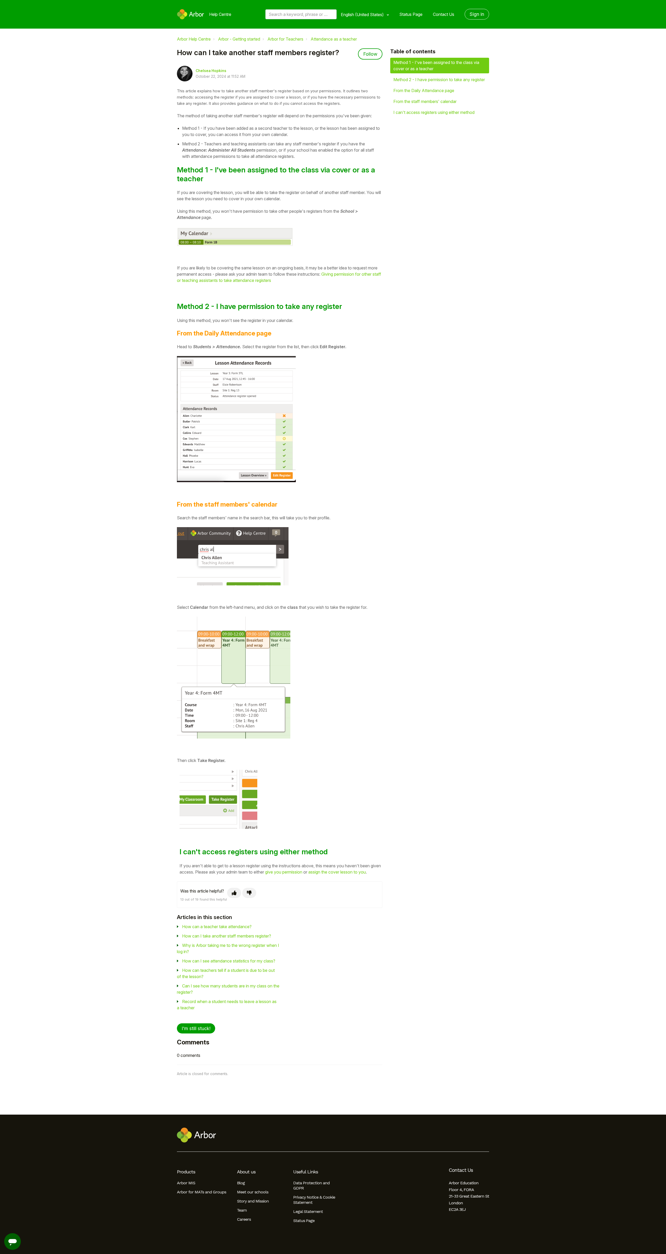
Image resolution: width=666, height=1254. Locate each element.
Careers (244, 1219)
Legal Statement (308, 1211)
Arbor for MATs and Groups (201, 1192)
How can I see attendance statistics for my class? (228, 961)
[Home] (190, 14)
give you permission (283, 872)
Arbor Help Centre (194, 39)
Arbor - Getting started (239, 39)
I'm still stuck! (196, 1028)
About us (246, 1171)
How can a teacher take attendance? (217, 926)
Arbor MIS (186, 1182)
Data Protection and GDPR (311, 1185)
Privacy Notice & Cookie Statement (314, 1200)
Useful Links (305, 1171)
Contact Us (443, 14)
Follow (370, 54)
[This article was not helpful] (249, 893)
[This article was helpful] (234, 893)
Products (186, 1171)
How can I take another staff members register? (226, 936)
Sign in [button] (477, 14)
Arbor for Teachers (285, 39)
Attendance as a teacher (334, 39)
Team (242, 1210)
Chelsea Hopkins (211, 71)
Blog (241, 1182)
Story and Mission (253, 1201)
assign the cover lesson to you (337, 872)
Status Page (410, 14)
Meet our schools (252, 1192)
